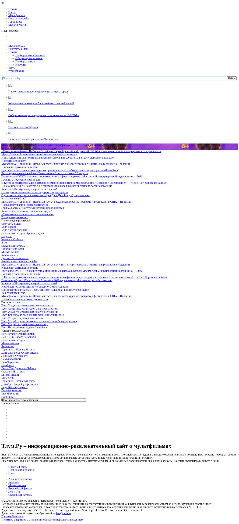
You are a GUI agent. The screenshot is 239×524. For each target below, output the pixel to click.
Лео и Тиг (14, 491)
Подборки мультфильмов (30, 55)
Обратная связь (17, 466)
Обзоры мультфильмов (29, 58)
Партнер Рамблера (12, 516)
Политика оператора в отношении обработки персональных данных (42, 519)
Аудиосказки (16, 70)
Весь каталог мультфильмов (18, 333)
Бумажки (13, 482)
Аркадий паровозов (20, 479)
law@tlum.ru (63, 513)
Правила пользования (21, 469)
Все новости (19, 160)
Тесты (12, 67)
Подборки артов (25, 61)
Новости (20, 64)
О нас (11, 473)
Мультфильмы (16, 45)
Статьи (12, 52)
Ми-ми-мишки (17, 485)
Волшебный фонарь (20, 488)
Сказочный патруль (20, 494)
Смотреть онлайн (18, 48)
